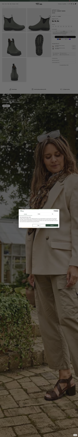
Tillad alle (51, 225)
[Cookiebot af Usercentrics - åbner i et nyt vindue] (54, 211)
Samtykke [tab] (25, 214)
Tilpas (38, 225)
